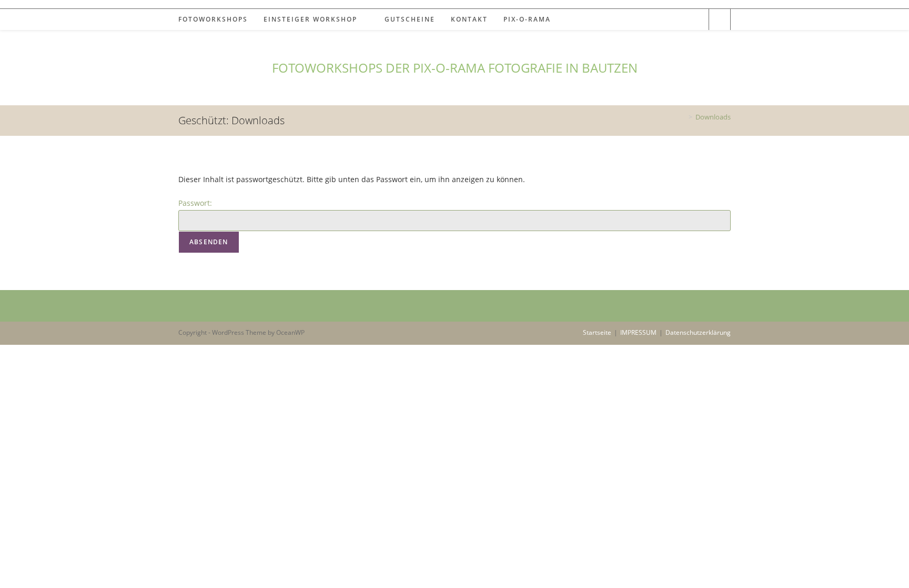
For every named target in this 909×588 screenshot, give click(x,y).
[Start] (682, 117)
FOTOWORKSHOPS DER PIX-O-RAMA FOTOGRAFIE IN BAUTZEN (455, 67)
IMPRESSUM (638, 332)
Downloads (713, 117)
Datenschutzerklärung (698, 332)
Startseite (597, 332)
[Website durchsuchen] (719, 20)
